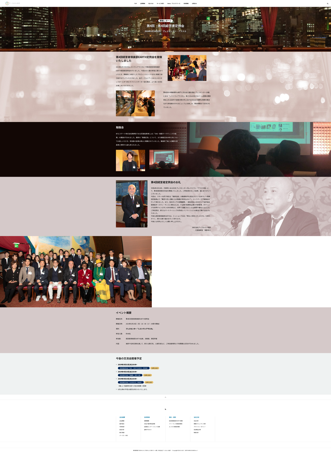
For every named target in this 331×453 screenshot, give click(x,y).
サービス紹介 (160, 3)
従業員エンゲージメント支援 (152, 427)
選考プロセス (147, 429)
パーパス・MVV (123, 435)
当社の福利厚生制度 (149, 424)
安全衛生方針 (197, 429)
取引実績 (121, 432)
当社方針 (196, 417)
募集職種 (146, 421)
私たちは (151, 3)
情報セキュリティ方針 (200, 424)
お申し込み (155, 368)
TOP (135, 3)
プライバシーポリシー (200, 427)
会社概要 (122, 417)
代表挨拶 (121, 427)
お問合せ (194, 3)
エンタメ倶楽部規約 (174, 427)
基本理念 (121, 424)
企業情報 (142, 3)
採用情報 (186, 3)
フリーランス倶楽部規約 (175, 424)
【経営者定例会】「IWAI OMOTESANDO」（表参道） (133, 368)
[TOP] (165, 397)
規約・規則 (172, 417)
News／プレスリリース (173, 3)
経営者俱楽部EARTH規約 (176, 421)
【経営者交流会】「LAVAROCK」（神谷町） (130, 382)
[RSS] (165, 409)
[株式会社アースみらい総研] (12, 3)
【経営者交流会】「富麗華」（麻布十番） (130, 375)
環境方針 (196, 432)
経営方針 (121, 429)
